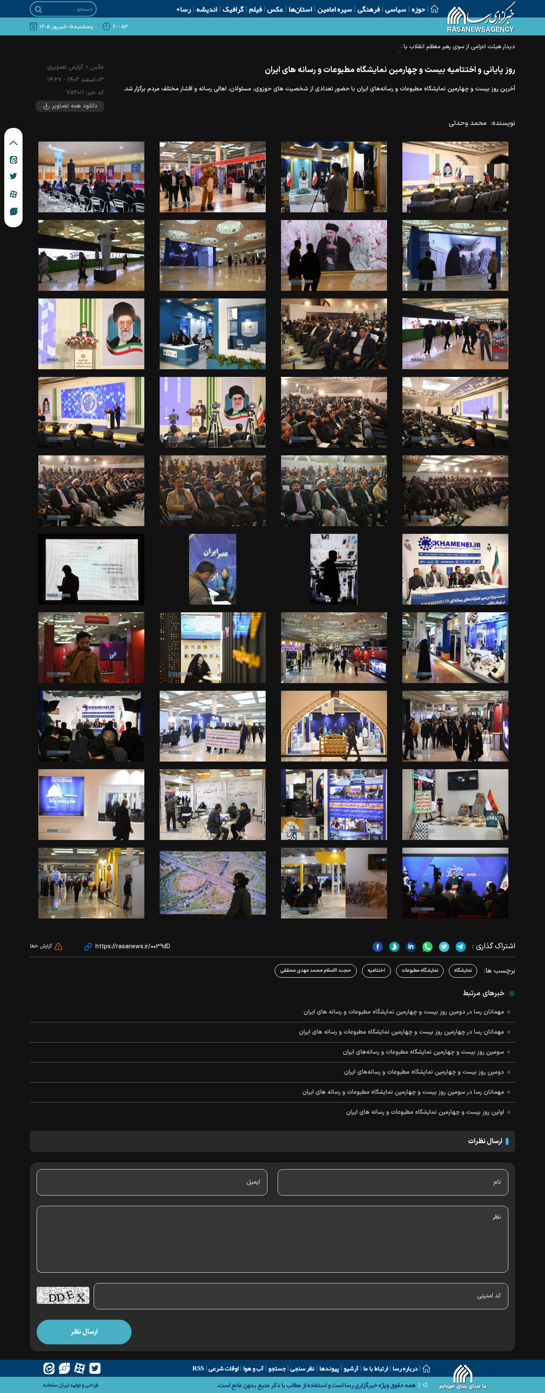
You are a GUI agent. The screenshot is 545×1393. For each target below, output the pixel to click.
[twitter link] (13, 176)
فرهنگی (369, 9)
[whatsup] (426, 946)
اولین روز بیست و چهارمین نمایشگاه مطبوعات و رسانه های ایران (425, 1112)
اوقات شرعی (223, 1368)
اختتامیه (376, 970)
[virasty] (64, 1368)
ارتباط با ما (375, 1368)
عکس (275, 9)
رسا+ (183, 9)
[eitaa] (49, 1368)
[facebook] (378, 946)
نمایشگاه (463, 970)
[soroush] (393, 946)
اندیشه (206, 9)
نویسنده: (503, 123)
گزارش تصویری (65, 67)
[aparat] (80, 1368)
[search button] (38, 9)
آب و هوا (253, 1368)
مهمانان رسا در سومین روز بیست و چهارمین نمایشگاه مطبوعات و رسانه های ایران (403, 1092)
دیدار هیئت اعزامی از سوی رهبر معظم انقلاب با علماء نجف (445, 46)
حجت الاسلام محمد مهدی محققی (315, 970)
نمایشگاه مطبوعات (420, 970)
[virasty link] (13, 211)
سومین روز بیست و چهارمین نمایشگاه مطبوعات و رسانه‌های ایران (423, 1052)
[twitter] (443, 946)
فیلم (255, 9)
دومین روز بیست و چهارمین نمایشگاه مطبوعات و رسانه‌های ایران (424, 1072)
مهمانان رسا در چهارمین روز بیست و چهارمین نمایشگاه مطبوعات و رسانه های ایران (401, 1032)
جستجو (277, 1368)
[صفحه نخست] (432, 9)
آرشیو (351, 1368)
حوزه (418, 9)
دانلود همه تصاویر (74, 105)
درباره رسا (405, 1368)
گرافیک (233, 9)
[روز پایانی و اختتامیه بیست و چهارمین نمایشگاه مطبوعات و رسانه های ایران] (455, 177)
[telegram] (459, 946)
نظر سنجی (302, 1368)
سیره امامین (335, 9)
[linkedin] (410, 946)
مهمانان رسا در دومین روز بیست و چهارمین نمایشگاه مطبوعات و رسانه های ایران (404, 1012)
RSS (198, 1368)
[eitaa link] (13, 159)
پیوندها (329, 1368)
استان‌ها (300, 9)
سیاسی (395, 9)
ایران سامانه (56, 1384)
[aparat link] (13, 194)
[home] (463, 1378)
